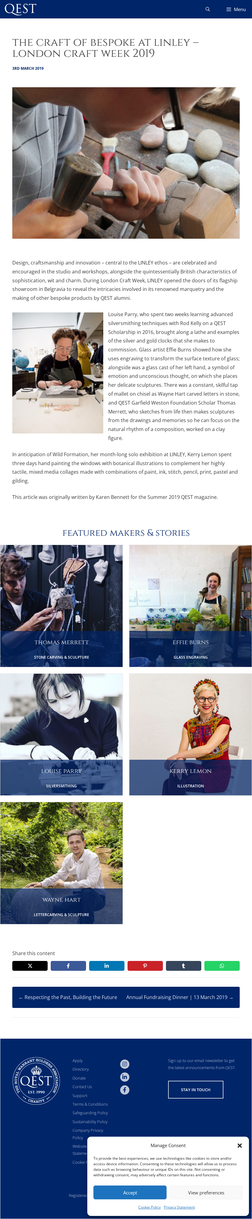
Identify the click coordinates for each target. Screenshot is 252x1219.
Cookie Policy (149, 1207)
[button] (240, 1146)
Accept (130, 1193)
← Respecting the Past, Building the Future (67, 997)
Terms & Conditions (90, 1104)
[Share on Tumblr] (183, 966)
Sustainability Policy (90, 1121)
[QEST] (20, 9)
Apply (78, 1060)
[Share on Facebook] (68, 966)
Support (80, 1095)
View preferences (206, 1193)
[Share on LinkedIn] (106, 966)
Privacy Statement (179, 1207)
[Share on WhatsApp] (222, 966)
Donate (79, 1078)
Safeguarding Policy (90, 1112)
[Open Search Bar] (208, 9)
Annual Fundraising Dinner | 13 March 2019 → (180, 997)
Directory (81, 1069)
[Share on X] (30, 966)
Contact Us (82, 1086)
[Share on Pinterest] (145, 966)
